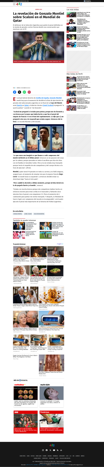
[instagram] (43, 450)
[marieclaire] (52, 385)
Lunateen (78, 455)
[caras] (26, 412)
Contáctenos (45, 458)
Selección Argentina (39, 213)
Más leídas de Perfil (75, 74)
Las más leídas (73, 10)
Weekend (50, 455)
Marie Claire (38, 455)
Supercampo (62, 455)
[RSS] (57, 450)
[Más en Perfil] (23, 380)
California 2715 (29, 464)
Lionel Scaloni (28, 213)
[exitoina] (26, 385)
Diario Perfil (22, 455)
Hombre (44, 455)
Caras (28, 455)
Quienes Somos (37, 458)
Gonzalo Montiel (56, 98)
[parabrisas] (52, 412)
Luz (70, 455)
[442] (52, 445)
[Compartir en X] (19, 92)
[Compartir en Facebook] (14, 92)
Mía (73, 455)
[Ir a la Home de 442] (19, 5)
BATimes (82, 455)
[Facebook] (47, 450)
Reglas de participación (65, 458)
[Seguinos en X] (50, 450)
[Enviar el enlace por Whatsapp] (24, 92)
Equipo (56, 458)
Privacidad (51, 458)
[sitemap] (61, 450)
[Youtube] (54, 450)
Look (67, 455)
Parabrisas (55, 455)
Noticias (32, 455)
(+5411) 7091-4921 (55, 464)
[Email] (29, 92)
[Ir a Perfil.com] (87, 1)
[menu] (14, 4)
